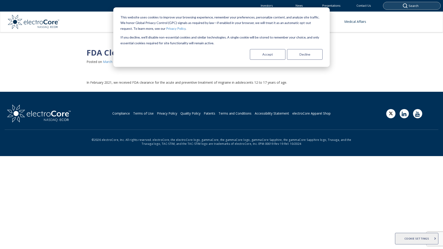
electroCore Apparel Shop (311, 113)
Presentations (331, 6)
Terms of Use (143, 113)
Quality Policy (190, 113)
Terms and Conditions (235, 113)
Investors (267, 6)
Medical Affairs (355, 21)
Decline (304, 54)
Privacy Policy (176, 28)
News (299, 6)
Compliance (121, 113)
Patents (209, 113)
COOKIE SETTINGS (416, 238)
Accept (267, 54)
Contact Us (363, 6)
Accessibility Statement (272, 113)
